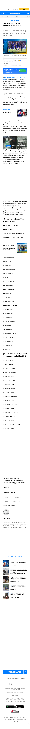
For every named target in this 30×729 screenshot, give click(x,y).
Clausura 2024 (16, 501)
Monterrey (15, 9)
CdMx (9, 9)
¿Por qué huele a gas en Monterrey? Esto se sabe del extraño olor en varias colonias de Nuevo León (18, 579)
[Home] (15, 13)
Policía (14, 16)
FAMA (24, 717)
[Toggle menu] (1, 13)
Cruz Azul (7, 497)
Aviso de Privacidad (11, 676)
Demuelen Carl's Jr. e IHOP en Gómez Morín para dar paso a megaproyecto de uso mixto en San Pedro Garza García (18, 571)
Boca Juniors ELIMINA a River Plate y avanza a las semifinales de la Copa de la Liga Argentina (9, 247)
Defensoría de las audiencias (12, 678)
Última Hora (3, 16)
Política (17, 16)
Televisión (22, 16)
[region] (15, 3)
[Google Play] (10, 707)
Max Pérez (6, 64)
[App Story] (19, 707)
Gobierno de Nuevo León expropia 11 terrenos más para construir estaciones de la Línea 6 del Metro (18, 595)
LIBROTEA (15, 721)
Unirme (21, 70)
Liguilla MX (16, 497)
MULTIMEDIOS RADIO (21, 719)
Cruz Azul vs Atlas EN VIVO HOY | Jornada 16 (9, 112)
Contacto (23, 678)
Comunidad (9, 16)
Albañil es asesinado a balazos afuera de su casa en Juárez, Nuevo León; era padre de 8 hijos (18, 587)
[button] (4, 60)
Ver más (12, 511)
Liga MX (6, 501)
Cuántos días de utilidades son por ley (13, 480)
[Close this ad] (29, 724)
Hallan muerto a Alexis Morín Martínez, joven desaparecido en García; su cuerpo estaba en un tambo (18, 563)
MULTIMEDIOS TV (9, 719)
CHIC (20, 717)
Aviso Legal (20, 676)
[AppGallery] (15, 711)
